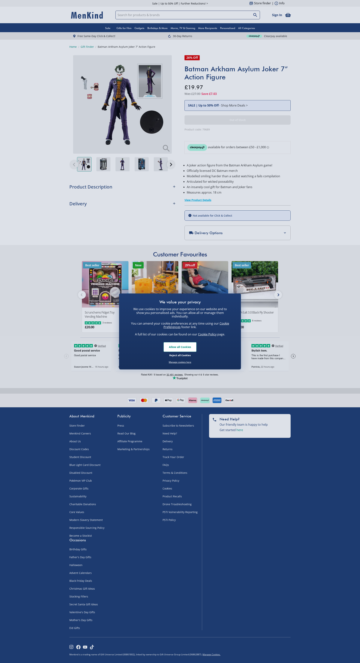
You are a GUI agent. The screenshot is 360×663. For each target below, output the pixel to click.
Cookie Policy (207, 334)
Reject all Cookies (180, 355)
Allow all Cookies (180, 347)
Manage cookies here (180, 362)
